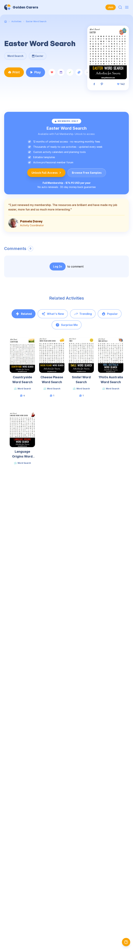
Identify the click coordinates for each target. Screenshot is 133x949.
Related (26, 314)
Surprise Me (69, 325)
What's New (55, 314)
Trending (85, 314)
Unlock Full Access (45, 172)
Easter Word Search (36, 21)
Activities (16, 21)
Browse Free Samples (87, 172)
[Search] (120, 7)
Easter (37, 54)
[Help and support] (126, 942)
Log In (57, 266)
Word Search (15, 55)
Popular (112, 314)
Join (110, 7)
